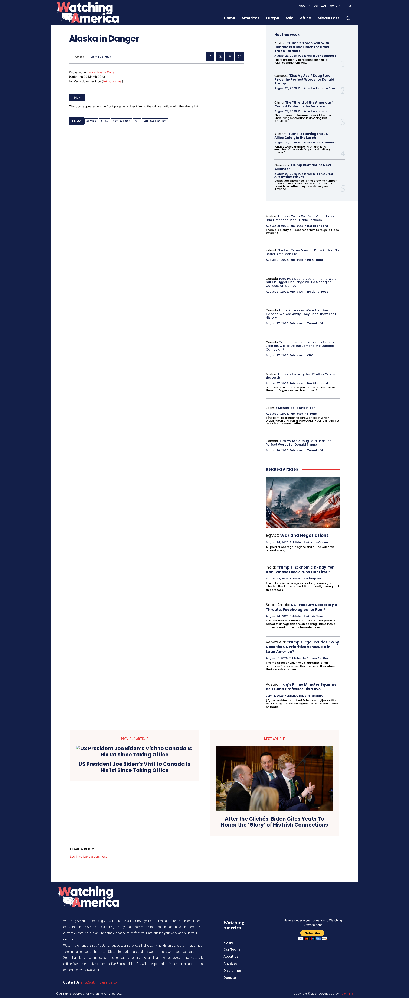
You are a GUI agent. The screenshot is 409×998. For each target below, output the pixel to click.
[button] (348, 18)
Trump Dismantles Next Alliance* (302, 167)
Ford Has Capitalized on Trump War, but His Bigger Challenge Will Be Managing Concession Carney (301, 282)
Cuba (104, 121)
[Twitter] (350, 6)
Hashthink (346, 994)
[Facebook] (210, 56)
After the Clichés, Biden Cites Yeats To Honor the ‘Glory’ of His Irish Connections (274, 822)
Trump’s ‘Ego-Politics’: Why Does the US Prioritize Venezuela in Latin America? (302, 647)
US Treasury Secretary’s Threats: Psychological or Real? (301, 607)
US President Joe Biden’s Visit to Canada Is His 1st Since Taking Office (134, 767)
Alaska (91, 121)
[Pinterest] (229, 56)
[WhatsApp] (239, 56)
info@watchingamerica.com (100, 982)
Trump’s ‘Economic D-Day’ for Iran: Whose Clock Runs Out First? (300, 570)
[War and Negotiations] (303, 503)
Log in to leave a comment (88, 856)
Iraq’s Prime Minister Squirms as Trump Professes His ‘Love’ (301, 687)
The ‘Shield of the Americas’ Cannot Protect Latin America (303, 104)
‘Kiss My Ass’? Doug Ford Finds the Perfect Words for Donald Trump (304, 79)
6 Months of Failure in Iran (295, 408)
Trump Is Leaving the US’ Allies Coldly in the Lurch (301, 136)
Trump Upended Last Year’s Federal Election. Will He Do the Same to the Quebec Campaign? (300, 346)
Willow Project (155, 121)
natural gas (121, 121)
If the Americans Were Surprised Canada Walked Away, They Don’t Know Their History (301, 314)
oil (137, 121)
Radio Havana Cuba (100, 72)
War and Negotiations (304, 535)
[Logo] (87, 12)
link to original (112, 81)
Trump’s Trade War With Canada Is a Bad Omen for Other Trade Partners (302, 47)
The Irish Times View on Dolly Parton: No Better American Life (302, 252)
